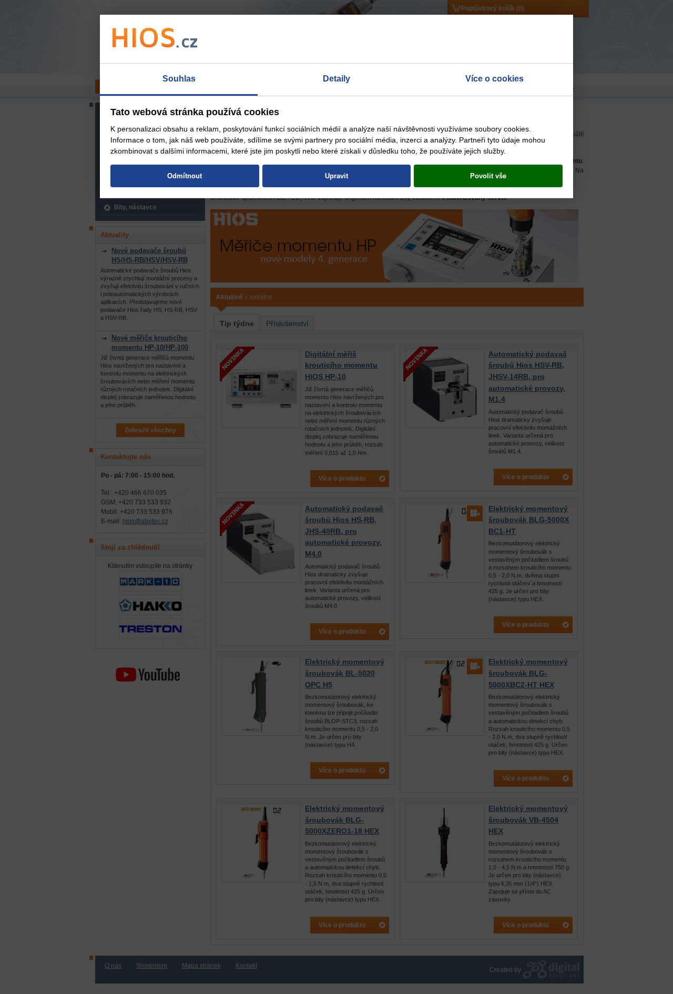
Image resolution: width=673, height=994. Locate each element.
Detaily (336, 78)
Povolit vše (488, 176)
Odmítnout (184, 176)
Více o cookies (494, 78)
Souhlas (179, 78)
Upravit (336, 176)
